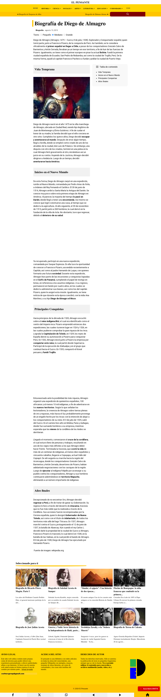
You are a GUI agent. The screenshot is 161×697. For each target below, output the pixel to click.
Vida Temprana (104, 72)
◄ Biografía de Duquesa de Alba (29, 14)
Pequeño (47, 35)
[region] (110, 107)
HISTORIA (45, 8)
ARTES (77, 8)
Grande (69, 35)
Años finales (103, 81)
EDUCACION (101, 8)
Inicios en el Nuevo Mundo (109, 75)
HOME (35, 8)
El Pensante (80, 2)
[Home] (147, 696)
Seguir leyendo (27, 669)
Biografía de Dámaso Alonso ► (97, 14)
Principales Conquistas (107, 78)
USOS (128, 8)
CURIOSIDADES (115, 8)
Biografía (39, 30)
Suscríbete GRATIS (150, 689)
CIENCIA (56, 8)
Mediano (58, 35)
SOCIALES (67, 8)
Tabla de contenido (109, 67)
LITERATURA (88, 8)
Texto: (36, 35)
